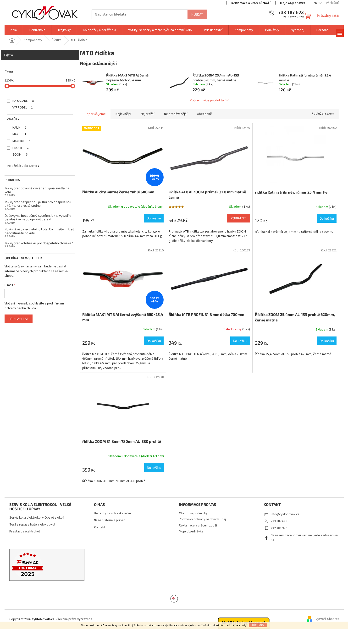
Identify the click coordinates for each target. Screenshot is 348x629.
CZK (314, 3)
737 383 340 (279, 528)
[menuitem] (14, 30)
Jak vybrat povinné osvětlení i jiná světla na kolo (37, 190)
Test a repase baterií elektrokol (32, 524)
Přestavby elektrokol (24, 531)
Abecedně (204, 114)
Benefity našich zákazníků (112, 513)
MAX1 (19, 134)
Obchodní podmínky (193, 513)
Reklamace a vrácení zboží (251, 3)
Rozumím (258, 625)
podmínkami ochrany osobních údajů (35, 306)
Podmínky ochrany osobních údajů (203, 519)
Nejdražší (147, 114)
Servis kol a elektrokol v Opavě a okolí (36, 517)
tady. (244, 626)
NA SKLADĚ (23, 100)
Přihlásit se (18, 319)
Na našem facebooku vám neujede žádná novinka (304, 537)
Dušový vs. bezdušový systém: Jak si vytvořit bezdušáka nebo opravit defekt (38, 217)
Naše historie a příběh (109, 520)
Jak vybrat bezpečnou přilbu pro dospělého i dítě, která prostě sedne (38, 203)
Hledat (197, 14)
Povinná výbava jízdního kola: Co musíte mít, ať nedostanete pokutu (39, 231)
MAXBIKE (21, 141)
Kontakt (99, 527)
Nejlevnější (123, 114)
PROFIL (20, 148)
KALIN (19, 127)
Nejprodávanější (175, 114)
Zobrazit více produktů (207, 100)
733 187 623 (279, 521)
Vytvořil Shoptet (327, 619)
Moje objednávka (292, 3)
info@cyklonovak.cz (285, 514)
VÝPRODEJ (22, 107)
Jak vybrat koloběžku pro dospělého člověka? (39, 243)
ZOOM (20, 154)
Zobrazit (238, 218)
